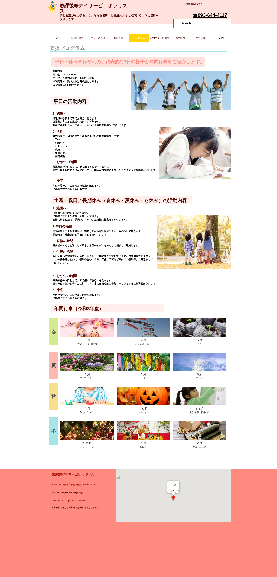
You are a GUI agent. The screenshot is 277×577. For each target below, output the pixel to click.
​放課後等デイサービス (81, 8)
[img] (87, 334)
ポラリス (118, 5)
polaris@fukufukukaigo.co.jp (70, 493)
